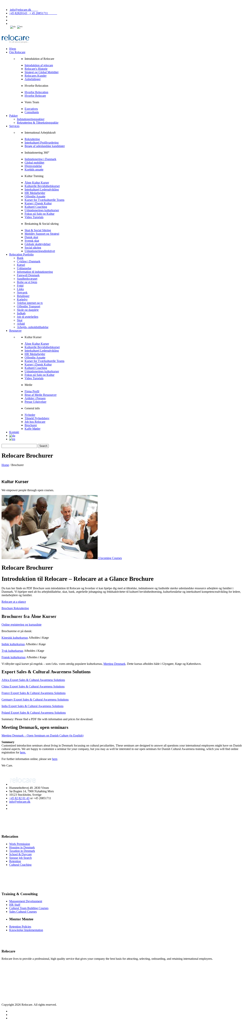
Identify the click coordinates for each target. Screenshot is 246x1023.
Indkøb (21, 313)
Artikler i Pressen (35, 398)
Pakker (13, 115)
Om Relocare (17, 52)
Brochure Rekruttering (15, 608)
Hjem (12, 48)
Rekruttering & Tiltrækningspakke (37, 122)
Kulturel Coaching (36, 206)
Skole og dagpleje (28, 309)
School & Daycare (20, 854)
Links (20, 289)
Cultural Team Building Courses (28, 908)
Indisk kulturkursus (13, 644)
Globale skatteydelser (38, 244)
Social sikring (33, 247)
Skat (19, 320)
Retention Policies (20, 926)
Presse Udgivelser (35, 401)
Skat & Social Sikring (38, 230)
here (54, 759)
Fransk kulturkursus (14, 657)
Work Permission (19, 844)
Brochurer (31, 425)
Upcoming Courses (110, 558)
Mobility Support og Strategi (42, 233)
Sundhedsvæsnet (27, 278)
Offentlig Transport (28, 306)
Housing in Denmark (22, 847)
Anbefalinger (33, 79)
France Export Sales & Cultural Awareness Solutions (34, 693)
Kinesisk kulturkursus (15, 637)
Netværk (22, 292)
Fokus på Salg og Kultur (39, 213)
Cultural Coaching (20, 864)
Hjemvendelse (33, 166)
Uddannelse (24, 268)
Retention (15, 861)
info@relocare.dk (23, 9)
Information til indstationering (35, 271)
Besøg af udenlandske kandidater (45, 146)
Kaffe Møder (32, 428)
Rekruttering (32, 139)
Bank (20, 258)
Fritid (20, 285)
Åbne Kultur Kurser (37, 182)
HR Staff (14, 904)
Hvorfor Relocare (35, 95)
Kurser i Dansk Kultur (38, 203)
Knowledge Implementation (26, 930)
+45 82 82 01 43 (19, 798)
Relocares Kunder (36, 75)
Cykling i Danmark (28, 261)
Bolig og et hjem (27, 282)
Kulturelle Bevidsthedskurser (42, 186)
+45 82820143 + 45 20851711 (33, 13)
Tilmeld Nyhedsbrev (37, 418)
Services (14, 126)
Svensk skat (32, 240)
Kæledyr (22, 299)
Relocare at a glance (14, 601)
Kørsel (21, 264)
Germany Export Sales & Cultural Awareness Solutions (35, 699)
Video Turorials (34, 217)
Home (5, 465)
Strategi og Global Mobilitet (41, 72)
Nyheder (30, 414)
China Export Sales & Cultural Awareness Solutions (33, 686)
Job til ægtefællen (27, 316)
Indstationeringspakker (30, 119)
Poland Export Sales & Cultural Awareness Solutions (34, 712)
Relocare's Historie (36, 68)
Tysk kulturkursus (12, 650)
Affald (21, 323)
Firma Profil (32, 391)
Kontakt (14, 432)
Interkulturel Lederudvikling (42, 189)
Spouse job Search (20, 857)
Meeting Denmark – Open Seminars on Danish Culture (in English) (42, 735)
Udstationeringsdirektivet (40, 251)
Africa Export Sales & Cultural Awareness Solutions (33, 680)
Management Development (25, 901)
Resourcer (15, 330)
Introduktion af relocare (39, 65)
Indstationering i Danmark (40, 159)
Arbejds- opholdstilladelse (32, 327)
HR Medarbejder (35, 193)
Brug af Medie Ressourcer (41, 394)
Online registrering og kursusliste (22, 624)
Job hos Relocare (35, 421)
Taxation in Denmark (22, 850)
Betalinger (23, 296)
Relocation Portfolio (21, 254)
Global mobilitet (34, 162)
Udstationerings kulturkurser (42, 210)
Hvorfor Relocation (36, 92)
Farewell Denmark (28, 275)
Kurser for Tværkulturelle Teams (44, 199)
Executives (31, 108)
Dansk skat (31, 237)
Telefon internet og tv (30, 303)
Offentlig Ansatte (35, 196)
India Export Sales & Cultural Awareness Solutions (32, 706)
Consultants (32, 112)
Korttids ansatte (34, 169)
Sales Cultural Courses (23, 911)
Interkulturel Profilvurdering (42, 142)
